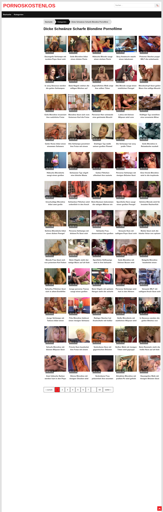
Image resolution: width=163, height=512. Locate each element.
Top (160, 508)
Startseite (7, 14)
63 (100, 390)
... (93, 390)
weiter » (108, 390)
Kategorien (18, 14)
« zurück (49, 390)
